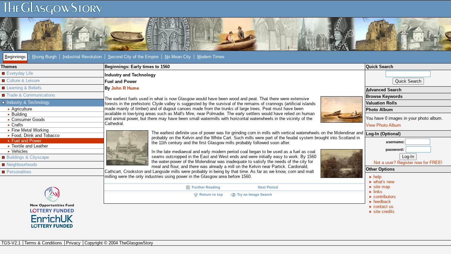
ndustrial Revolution (82, 56)
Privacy (73, 242)
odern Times (211, 56)
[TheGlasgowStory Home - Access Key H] (55, 8)
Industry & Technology (28, 102)
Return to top (211, 194)
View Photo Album (383, 125)
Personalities (19, 171)
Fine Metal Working (30, 130)
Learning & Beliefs (24, 87)
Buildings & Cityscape (28, 157)
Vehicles (20, 151)
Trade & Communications (31, 95)
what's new (383, 181)
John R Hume (125, 88)
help (377, 176)
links (377, 191)
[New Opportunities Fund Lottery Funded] (52, 199)
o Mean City (178, 56)
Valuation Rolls (381, 103)
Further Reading (206, 187)
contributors (384, 196)
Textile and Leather (30, 146)
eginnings (15, 56)
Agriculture (22, 108)
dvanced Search (383, 89)
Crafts (17, 124)
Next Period (268, 187)
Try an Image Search (254, 194)
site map (381, 186)
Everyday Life (20, 73)
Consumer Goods (28, 119)
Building (19, 114)
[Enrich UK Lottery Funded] (52, 221)
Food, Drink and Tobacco (35, 135)
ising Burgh (44, 56)
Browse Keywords (384, 96)
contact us (383, 206)
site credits (384, 211)
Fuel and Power (26, 140)
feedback (382, 201)
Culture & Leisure (23, 80)
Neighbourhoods (22, 164)
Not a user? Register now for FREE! (408, 162)
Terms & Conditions (43, 242)
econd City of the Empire (133, 56)
